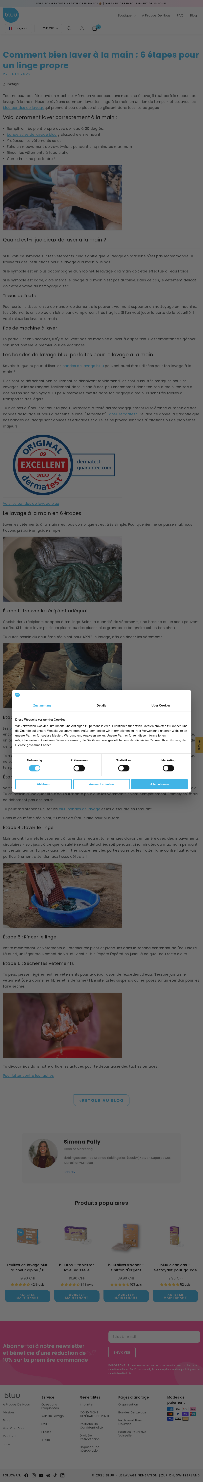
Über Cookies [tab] (160, 705)
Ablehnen (43, 784)
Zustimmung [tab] (42, 705)
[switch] (79, 768)
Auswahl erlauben (101, 784)
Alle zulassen (159, 784)
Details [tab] (101, 705)
